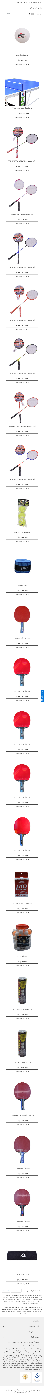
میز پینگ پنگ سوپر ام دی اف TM (22, 108)
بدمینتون (23, 1301)
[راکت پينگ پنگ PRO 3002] (22, 619)
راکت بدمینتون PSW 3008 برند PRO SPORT (22, 426)
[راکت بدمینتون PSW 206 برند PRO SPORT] (22, 248)
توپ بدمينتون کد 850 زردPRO (22, 1062)
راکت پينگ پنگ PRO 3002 (22, 638)
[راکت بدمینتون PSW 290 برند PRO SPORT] (22, 301)
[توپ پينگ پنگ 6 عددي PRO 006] (22, 884)
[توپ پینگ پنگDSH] (22, 36)
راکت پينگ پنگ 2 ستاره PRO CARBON (22, 1115)
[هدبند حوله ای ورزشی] (22, 1255)
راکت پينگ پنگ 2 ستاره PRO (22, 797)
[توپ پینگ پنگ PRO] (22, 937)
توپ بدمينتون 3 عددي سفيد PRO (22, 1009)
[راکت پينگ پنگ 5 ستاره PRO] (22, 672)
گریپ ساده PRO (22, 585)
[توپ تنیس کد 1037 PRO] (22, 513)
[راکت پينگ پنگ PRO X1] (22, 1202)
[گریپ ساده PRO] (22, 566)
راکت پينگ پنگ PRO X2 (22, 1168)
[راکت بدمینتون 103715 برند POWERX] (22, 195)
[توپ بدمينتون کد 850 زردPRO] (22, 1043)
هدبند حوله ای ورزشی (22, 1274)
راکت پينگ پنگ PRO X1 (22, 1221)
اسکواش (17, 1301)
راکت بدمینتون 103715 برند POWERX (22, 214)
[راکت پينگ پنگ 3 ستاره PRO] (22, 831)
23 (8, 1291)
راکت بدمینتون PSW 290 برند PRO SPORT (22, 320)
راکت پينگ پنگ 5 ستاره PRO (22, 691)
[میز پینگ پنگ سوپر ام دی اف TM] (22, 89)
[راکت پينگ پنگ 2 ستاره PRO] (22, 778)
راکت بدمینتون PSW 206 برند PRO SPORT (22, 267)
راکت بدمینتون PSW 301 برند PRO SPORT (22, 161)
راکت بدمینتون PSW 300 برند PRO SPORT (22, 373)
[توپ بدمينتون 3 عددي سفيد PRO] (22, 990)
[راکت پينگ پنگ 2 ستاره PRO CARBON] (22, 1096)
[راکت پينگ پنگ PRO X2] (22, 1149)
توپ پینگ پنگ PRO (22, 956)
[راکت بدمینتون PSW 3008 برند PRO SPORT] (22, 407)
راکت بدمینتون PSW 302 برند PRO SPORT (22, 479)
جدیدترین (39, 14)
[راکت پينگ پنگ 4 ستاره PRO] (22, 725)
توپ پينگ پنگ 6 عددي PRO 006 (22, 903)
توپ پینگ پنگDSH (22, 55)
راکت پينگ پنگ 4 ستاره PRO (22, 744)
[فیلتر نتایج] (42, 700)
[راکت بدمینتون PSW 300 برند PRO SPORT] (22, 354)
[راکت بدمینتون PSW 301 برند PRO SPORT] (22, 142)
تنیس (28, 1301)
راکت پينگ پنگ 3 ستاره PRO (22, 850)
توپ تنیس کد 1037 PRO (22, 532)
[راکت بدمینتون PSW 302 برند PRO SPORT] (22, 460)
